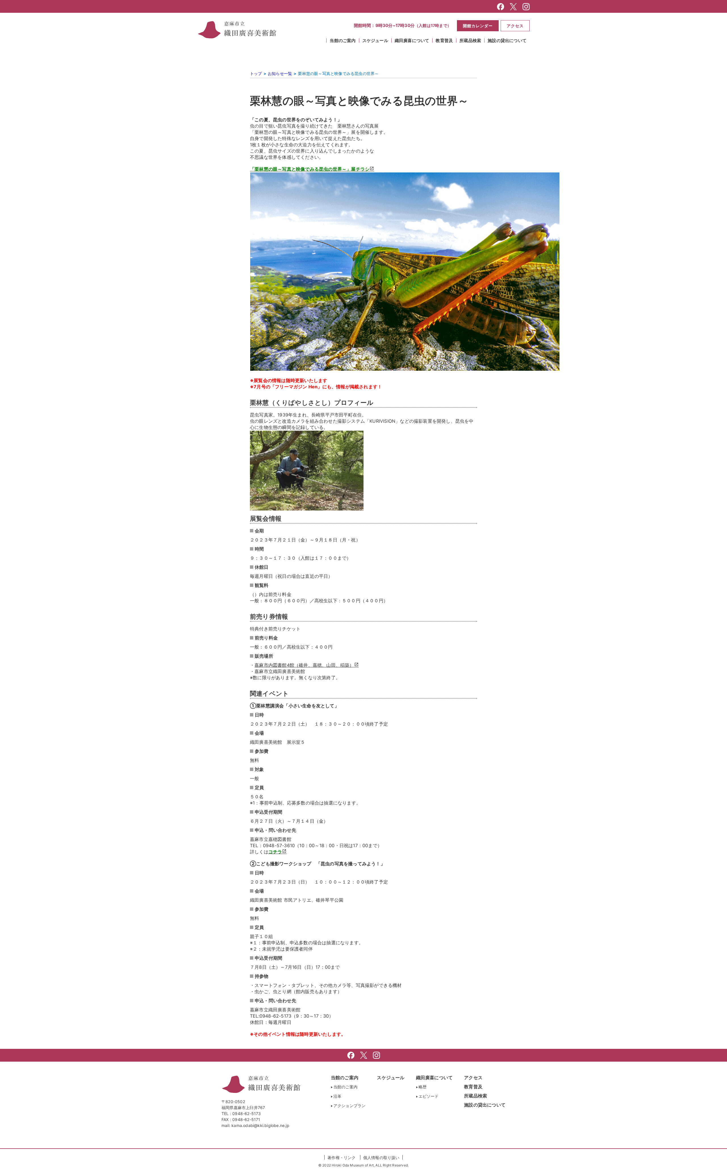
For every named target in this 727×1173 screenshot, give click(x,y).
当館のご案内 (344, 1077)
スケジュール (375, 40)
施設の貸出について (507, 40)
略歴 (423, 1086)
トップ (256, 73)
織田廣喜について (434, 1077)
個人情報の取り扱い (381, 1157)
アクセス (515, 25)
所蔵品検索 (470, 40)
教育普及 (473, 1086)
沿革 (337, 1096)
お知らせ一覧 (280, 73)
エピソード (429, 1096)
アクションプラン (349, 1105)
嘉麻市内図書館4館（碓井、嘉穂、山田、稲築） (304, 665)
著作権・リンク (341, 1157)
